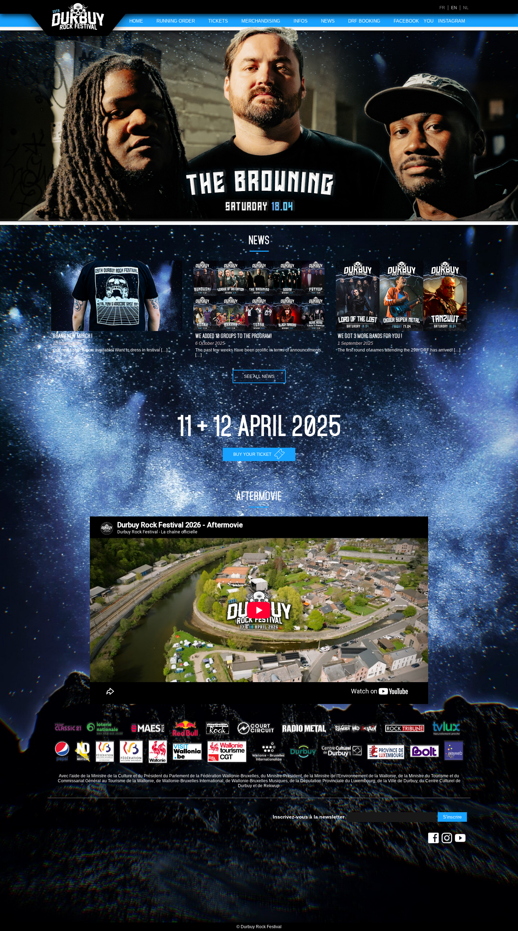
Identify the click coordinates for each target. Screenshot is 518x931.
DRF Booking (364, 21)
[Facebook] (433, 840)
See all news (259, 376)
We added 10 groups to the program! (233, 336)
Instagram (451, 21)
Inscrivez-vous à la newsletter (308, 817)
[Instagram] (447, 840)
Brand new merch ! (72, 336)
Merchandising (260, 21)
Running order (175, 21)
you (428, 21)
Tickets (218, 21)
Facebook (406, 21)
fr (442, 7)
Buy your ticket (252, 454)
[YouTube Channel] (460, 840)
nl (466, 7)
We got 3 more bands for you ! (370, 336)
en (454, 7)
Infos (301, 21)
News (328, 21)
